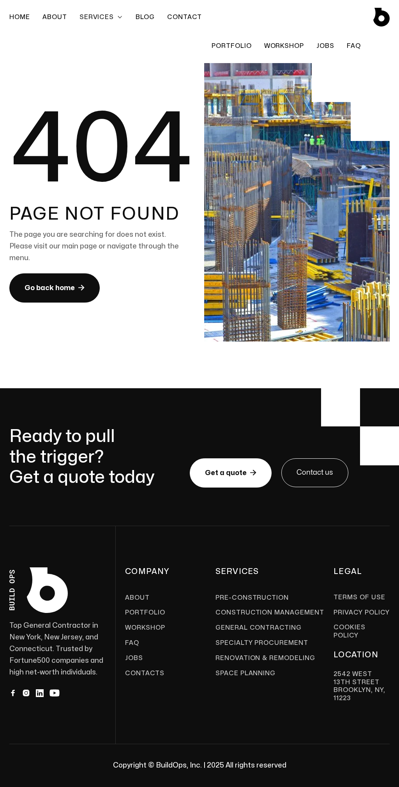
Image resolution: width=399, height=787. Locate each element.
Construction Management (269, 612)
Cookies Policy (349, 631)
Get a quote (230, 472)
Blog (145, 17)
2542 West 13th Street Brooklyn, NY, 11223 (359, 686)
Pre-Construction (252, 598)
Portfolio (232, 46)
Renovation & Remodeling (265, 658)
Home (19, 17)
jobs (325, 46)
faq (354, 46)
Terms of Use (359, 597)
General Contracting (258, 628)
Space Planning (245, 673)
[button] (101, 17)
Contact (184, 17)
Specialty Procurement (261, 643)
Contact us (315, 472)
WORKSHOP (284, 46)
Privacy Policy (361, 612)
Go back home (55, 287)
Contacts (144, 673)
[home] (381, 17)
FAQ (132, 643)
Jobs (134, 658)
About (54, 17)
